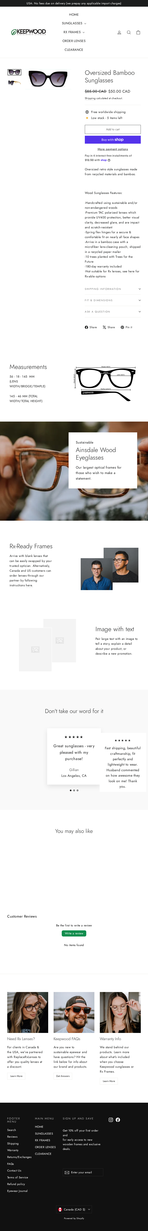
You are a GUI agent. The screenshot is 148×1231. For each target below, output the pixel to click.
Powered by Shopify (74, 1218)
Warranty (12, 1150)
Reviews (12, 1137)
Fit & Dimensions (99, 300)
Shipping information (103, 289)
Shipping (90, 98)
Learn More (16, 1076)
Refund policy (16, 1184)
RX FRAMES (73, 32)
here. (29, 585)
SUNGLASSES (73, 23)
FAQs (10, 1164)
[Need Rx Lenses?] (27, 1012)
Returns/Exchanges (18, 1157)
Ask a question (97, 311)
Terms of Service (17, 1177)
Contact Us (14, 1170)
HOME (74, 14)
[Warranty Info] (120, 1012)
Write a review (74, 933)
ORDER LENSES (74, 41)
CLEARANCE (74, 49)
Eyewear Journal (17, 1191)
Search (11, 1130)
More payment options (113, 149)
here (131, 271)
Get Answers (63, 1076)
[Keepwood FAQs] (74, 1012)
